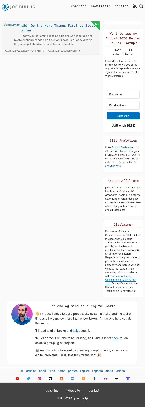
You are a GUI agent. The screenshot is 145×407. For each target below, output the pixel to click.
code (115, 338)
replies (85, 370)
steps (109, 370)
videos (120, 370)
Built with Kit (123, 125)
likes (52, 370)
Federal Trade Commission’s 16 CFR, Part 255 (120, 279)
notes (61, 370)
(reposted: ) (57, 50)
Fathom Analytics (121, 147)
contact (121, 6)
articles (31, 370)
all (22, 370)
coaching (78, 6)
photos (73, 370)
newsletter (100, 6)
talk (75, 330)
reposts (97, 370)
